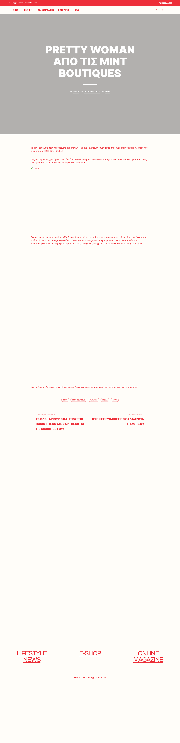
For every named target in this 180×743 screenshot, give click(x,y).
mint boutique (78, 400)
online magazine (148, 656)
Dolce (76, 91)
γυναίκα (93, 400)
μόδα (105, 400)
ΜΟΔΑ (107, 91)
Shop (15, 10)
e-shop (90, 653)
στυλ (115, 400)
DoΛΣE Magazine (46, 10)
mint (65, 400)
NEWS (76, 10)
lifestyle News (32, 656)
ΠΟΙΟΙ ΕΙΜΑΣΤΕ (165, 3)
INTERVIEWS (63, 10)
